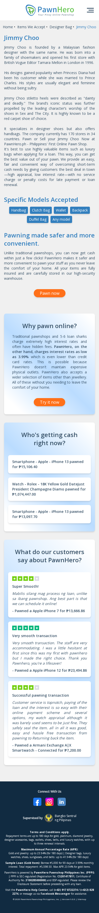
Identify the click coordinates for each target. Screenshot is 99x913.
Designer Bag (61, 26)
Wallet (61, 210)
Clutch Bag (41, 210)
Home (8, 26)
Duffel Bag (37, 219)
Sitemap (81, 899)
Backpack (80, 210)
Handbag (18, 210)
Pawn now (49, 293)
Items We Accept (31, 26)
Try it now (49, 402)
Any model (61, 219)
